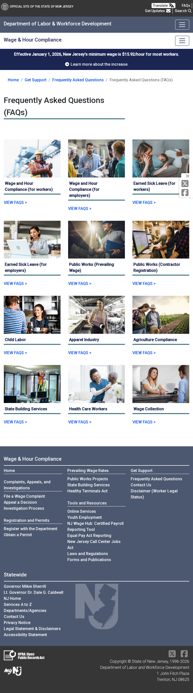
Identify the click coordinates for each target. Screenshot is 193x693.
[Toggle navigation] (182, 25)
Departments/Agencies (25, 610)
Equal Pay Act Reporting (89, 535)
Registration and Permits (27, 520)
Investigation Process (24, 508)
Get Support (35, 80)
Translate (161, 6)
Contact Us (141, 484)
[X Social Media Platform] (186, 183)
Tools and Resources (87, 503)
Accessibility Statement (25, 634)
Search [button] (181, 11)
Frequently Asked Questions (78, 79)
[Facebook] (186, 193)
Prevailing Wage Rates (88, 470)
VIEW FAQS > (15, 202)
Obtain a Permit (18, 534)
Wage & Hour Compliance (33, 459)
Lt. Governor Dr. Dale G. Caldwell (33, 592)
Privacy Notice (17, 622)
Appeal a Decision (20, 502)
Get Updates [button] (155, 11)
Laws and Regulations (87, 553)
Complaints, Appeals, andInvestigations (27, 485)
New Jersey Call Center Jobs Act (94, 544)
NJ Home (12, 598)
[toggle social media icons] (187, 176)
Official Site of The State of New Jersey (41, 6)
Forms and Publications (89, 559)
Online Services (81, 511)
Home (13, 80)
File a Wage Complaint (24, 496)
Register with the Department (30, 528)
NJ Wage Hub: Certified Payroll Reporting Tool (95, 526)
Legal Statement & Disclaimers (32, 628)
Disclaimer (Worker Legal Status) (154, 494)
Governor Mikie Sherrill (25, 586)
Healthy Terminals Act (87, 491)
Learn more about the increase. (99, 64)
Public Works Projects (87, 479)
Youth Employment (84, 517)
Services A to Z (18, 604)
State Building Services (88, 485)
